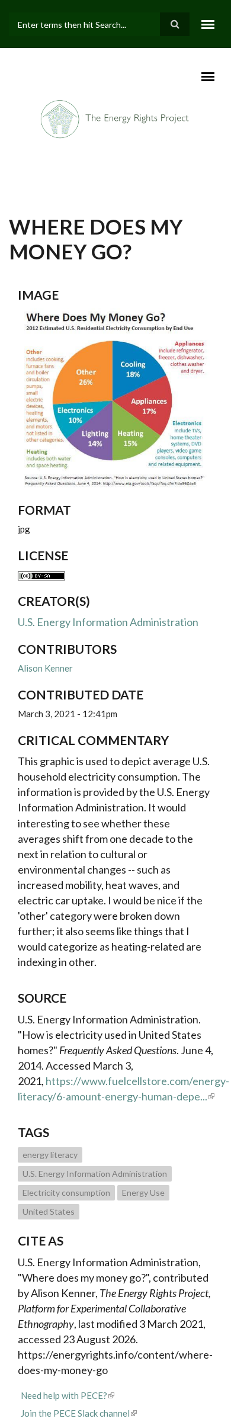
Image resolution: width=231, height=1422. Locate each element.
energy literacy (50, 1155)
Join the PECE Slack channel (75, 1413)
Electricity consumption (66, 1192)
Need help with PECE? (64, 1395)
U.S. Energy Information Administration (108, 621)
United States (49, 1211)
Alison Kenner (45, 668)
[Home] (115, 118)
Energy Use (143, 1192)
